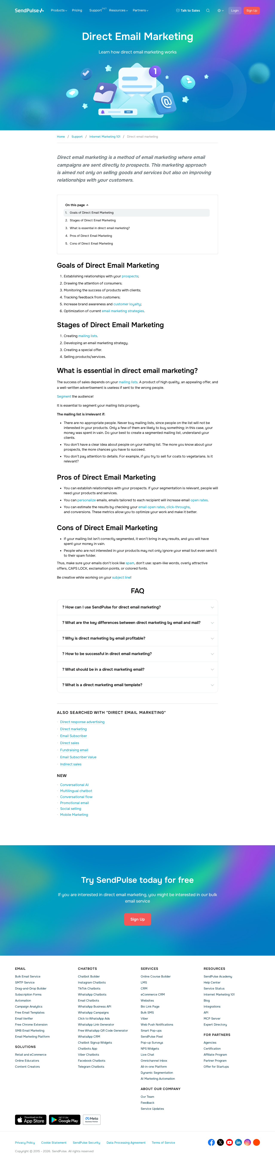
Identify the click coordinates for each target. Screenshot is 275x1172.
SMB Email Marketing (29, 1030)
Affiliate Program (215, 1054)
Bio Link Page (150, 1006)
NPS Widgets (150, 1048)
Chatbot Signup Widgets (95, 1042)
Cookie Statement (53, 1143)
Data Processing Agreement (126, 1143)
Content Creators (27, 1067)
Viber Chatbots (88, 1054)
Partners (139, 10)
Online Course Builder (156, 976)
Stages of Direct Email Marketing (93, 220)
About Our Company (161, 1089)
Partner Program (215, 1061)
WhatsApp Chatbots (92, 994)
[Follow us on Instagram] (247, 1142)
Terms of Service (163, 1143)
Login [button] (235, 10)
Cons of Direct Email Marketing (91, 243)
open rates (199, 500)
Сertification (212, 1048)
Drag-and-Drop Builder (30, 988)
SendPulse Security (86, 1143)
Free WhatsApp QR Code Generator (103, 1030)
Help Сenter (212, 982)
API (206, 1012)
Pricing (77, 10)
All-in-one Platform (154, 1067)
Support (95, 10)
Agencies (210, 1042)
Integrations (212, 1006)
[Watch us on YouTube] (229, 1142)
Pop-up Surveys (152, 1042)
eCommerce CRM (153, 994)
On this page (75, 205)
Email (20, 969)
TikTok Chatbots (89, 988)
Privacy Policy (25, 1143)
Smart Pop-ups (151, 1030)
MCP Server (212, 1018)
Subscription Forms (28, 994)
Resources (117, 10)
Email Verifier (24, 1018)
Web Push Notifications (157, 1024)
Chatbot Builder (89, 976)
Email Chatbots (88, 1000)
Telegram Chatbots (91, 1067)
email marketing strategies (123, 311)
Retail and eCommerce (30, 1054)
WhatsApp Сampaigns (93, 1012)
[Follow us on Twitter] (220, 1142)
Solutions (25, 1047)
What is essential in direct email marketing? (100, 228)
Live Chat (147, 1054)
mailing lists (87, 336)
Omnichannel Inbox (154, 1061)
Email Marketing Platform (32, 1036)
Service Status (214, 988)
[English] (220, 10)
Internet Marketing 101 (219, 994)
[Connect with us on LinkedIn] (238, 1142)
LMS (144, 982)
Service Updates (152, 1109)
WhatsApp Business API (94, 1006)
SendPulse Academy (218, 976)
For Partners (217, 1035)
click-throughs (178, 507)
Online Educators (27, 1061)
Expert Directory (215, 1024)
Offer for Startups (216, 1067)
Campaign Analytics (28, 1006)
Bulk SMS (147, 1012)
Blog (207, 1000)
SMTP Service (25, 982)
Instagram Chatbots (92, 982)
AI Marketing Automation (158, 1079)
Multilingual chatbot (76, 791)
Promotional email (74, 803)
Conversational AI (74, 785)
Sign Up (251, 10)
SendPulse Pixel (152, 1036)
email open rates (151, 507)
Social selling (70, 808)
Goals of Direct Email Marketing (91, 212)
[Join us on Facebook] (211, 1142)
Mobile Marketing (74, 814)
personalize (87, 500)
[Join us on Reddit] (256, 1142)
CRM (144, 988)
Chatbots (87, 969)
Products (58, 10)
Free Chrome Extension (31, 1024)
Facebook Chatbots (91, 1061)
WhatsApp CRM (89, 1036)
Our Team (147, 1097)
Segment (64, 396)
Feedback (147, 1103)
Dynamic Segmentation (157, 1073)
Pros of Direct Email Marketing (91, 236)
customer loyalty (127, 304)
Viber (144, 1018)
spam (130, 563)
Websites (147, 1000)
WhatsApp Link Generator (96, 1024)
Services (149, 969)
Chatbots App (87, 1048)
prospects (130, 276)
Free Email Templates (29, 1012)
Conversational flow (76, 797)
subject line (121, 577)
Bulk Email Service (27, 976)
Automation (23, 1000)
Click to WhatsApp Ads (94, 1018)
